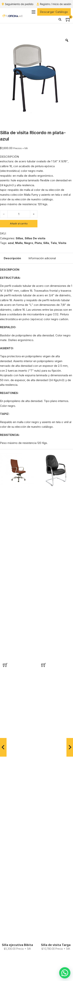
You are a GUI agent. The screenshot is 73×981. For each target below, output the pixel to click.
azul (11, 243)
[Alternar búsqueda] (60, 19)
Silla (46, 243)
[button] (5, 665)
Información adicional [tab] (42, 258)
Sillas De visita (35, 238)
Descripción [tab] (12, 258)
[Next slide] (69, 747)
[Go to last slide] (3, 747)
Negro (28, 243)
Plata (38, 243)
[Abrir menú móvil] (33, 11)
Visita (62, 243)
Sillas (19, 238)
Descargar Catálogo (54, 12)
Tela (54, 243)
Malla (19, 243)
